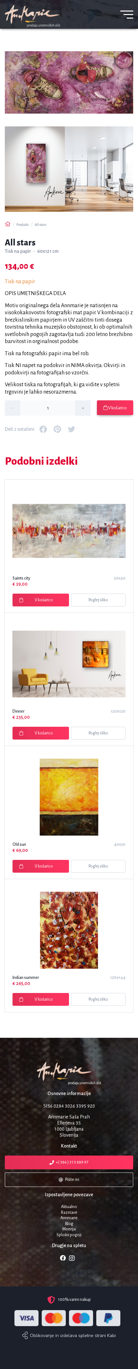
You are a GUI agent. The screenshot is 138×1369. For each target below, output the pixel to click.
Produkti (22, 225)
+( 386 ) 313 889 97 (72, 1162)
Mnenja (69, 1229)
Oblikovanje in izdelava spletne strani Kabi (73, 1336)
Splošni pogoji (69, 1235)
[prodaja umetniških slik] (69, 1071)
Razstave (69, 1212)
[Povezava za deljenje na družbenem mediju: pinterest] (57, 429)
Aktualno (69, 1207)
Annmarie (69, 1218)
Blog (69, 1223)
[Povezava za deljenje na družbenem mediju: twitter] (71, 429)
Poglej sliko (98, 600)
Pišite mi (72, 1179)
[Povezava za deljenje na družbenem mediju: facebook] (43, 429)
